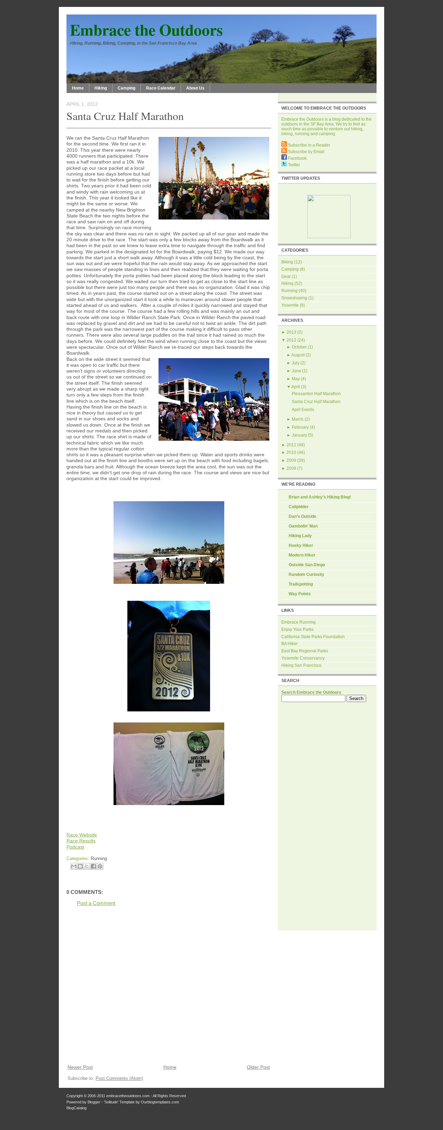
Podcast (75, 847)
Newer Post (80, 1067)
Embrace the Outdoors (146, 29)
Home (78, 88)
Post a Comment (96, 903)
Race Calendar (160, 88)
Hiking (100, 88)
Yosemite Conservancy (303, 658)
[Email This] (73, 866)
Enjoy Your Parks (297, 629)
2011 (291, 444)
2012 (291, 340)
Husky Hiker (301, 545)
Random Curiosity (306, 574)
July (295, 363)
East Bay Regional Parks (304, 650)
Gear (286, 276)
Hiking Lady (300, 535)
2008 (291, 468)
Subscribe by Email (305, 151)
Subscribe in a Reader (308, 145)
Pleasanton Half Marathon (316, 393)
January (299, 435)
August (298, 355)
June (296, 370)
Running (99, 858)
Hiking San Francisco (301, 665)
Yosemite (290, 305)
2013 (291, 332)
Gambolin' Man (303, 526)
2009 (291, 460)
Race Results (81, 840)
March (298, 419)
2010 (291, 452)
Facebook (297, 158)
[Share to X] (86, 866)
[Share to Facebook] (93, 866)
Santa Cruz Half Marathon (125, 115)
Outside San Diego (307, 564)
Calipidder (299, 506)
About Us (195, 88)
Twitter (293, 164)
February (300, 427)
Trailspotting (301, 584)
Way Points (300, 593)
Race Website (81, 835)
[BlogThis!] (80, 866)
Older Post (258, 1067)
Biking (287, 262)
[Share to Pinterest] (100, 866)
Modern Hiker (302, 555)
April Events (303, 409)
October (299, 347)
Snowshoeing (294, 298)
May (296, 378)
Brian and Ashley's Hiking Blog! (320, 497)
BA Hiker (289, 643)
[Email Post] (109, 858)
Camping (126, 88)
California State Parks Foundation (313, 636)
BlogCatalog (76, 1108)
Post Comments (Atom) (119, 1078)
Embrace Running (298, 622)
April (295, 386)
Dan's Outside (302, 516)
